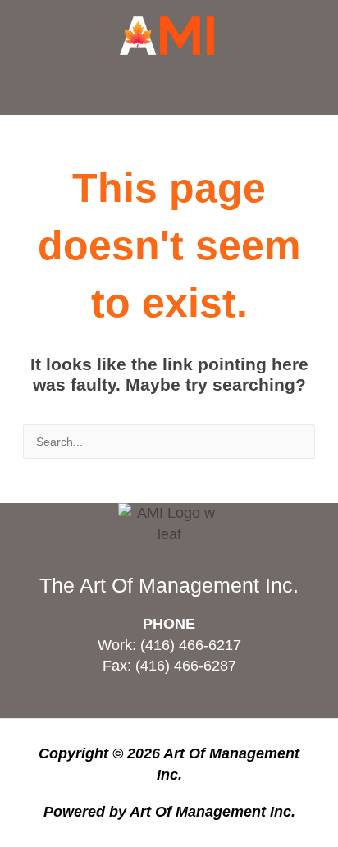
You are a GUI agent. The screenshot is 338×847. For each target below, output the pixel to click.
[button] (169, 87)
